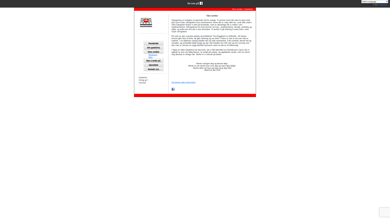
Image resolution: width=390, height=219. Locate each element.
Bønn (150, 57)
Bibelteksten (153, 55)
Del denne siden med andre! (183, 82)
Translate (383, 4)
